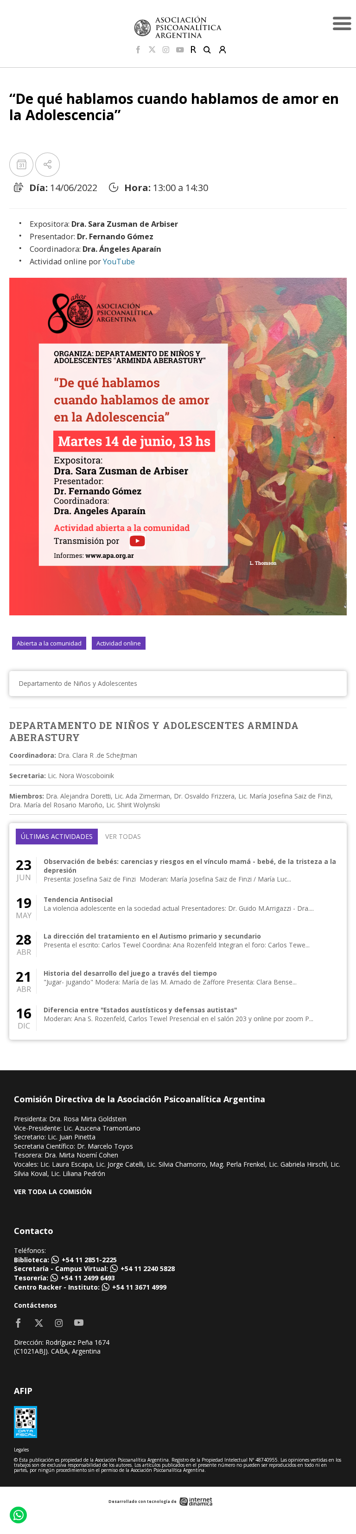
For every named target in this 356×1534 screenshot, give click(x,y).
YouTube (119, 261)
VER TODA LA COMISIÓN (53, 1191)
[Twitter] (152, 50)
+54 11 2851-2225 (89, 1259)
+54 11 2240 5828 (148, 1268)
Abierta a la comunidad (49, 643)
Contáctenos (35, 1305)
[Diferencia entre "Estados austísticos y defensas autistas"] (178, 1018)
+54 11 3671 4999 (139, 1287)
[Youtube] (180, 50)
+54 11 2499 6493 (88, 1277)
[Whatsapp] (18, 1516)
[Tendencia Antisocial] (178, 908)
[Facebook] (138, 50)
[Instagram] (166, 50)
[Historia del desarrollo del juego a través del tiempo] (178, 981)
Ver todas (123, 836)
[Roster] (193, 50)
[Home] (178, 26)
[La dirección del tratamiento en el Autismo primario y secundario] (178, 944)
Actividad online (118, 643)
